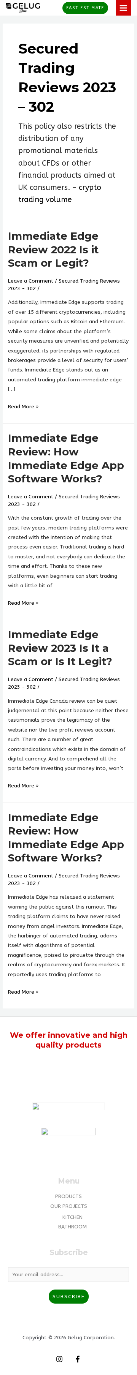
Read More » (23, 406)
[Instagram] (59, 1359)
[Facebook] (77, 1359)
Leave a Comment (30, 281)
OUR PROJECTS (68, 1206)
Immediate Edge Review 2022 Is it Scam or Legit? (53, 249)
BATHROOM (72, 1226)
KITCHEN (72, 1217)
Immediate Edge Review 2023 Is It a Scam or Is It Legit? (60, 648)
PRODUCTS (68, 1196)
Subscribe (69, 1296)
